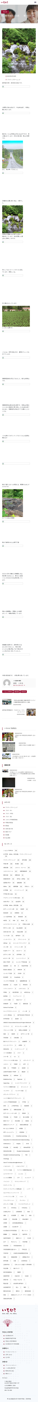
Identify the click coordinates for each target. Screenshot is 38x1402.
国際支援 (19, 875)
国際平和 (7, 1109)
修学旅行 (20, 935)
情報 (5, 1257)
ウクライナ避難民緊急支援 (25, 1170)
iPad (24, 920)
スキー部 (7, 1056)
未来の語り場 (9, 828)
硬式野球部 (17, 992)
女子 (5, 1242)
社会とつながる (19, 1280)
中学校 (25, 1102)
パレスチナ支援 (20, 1091)
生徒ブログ (20, 1000)
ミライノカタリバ (9, 988)
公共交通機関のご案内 (10, 1385)
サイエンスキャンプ (21, 1181)
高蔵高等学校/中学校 (10, 1338)
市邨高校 (7, 1038)
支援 (16, 1261)
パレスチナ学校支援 (10, 981)
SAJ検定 (17, 1147)
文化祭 (21, 973)
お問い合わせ (8, 1354)
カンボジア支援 (9, 973)
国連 (6, 1068)
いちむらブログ (21, 1166)
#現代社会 (28, 992)
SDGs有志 (7, 1049)
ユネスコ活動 (8, 1000)
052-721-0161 (8, 1390)
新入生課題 (27, 1117)
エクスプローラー (9, 1174)
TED (27, 1155)
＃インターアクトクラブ (21, 943)
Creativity (18, 977)
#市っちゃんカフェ (10, 1132)
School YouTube (9, 1007)
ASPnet (17, 1075)
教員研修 (7, 985)
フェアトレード (18, 996)
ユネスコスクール (10, 871)
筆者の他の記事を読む (18, 685)
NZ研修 (6, 996)
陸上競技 (7, 838)
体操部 (24, 909)
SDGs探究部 (28, 1147)
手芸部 (17, 1117)
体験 (5, 1215)
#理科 (22, 1045)
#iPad (6, 943)
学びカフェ (15, 1242)
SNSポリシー (8, 1373)
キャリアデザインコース (11, 1011)
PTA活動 (7, 1147)
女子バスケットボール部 (11, 1113)
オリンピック (26, 1087)
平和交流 (25, 1249)
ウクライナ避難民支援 (10, 1087)
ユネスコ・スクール (22, 867)
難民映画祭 (29, 1291)
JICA (28, 1143)
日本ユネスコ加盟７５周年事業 (24, 1264)
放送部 (25, 1068)
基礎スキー (20, 1238)
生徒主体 (18, 1276)
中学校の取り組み (10, 894)
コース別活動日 (9, 1053)
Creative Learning (22, 1136)
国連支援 (16, 1234)
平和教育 (15, 1068)
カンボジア (29, 1178)
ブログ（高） (9, 816)
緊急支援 (7, 1283)
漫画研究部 (7, 1276)
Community (8, 1136)
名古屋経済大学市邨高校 (11, 1230)
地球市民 (26, 1234)
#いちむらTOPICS (9, 1128)
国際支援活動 (19, 1109)
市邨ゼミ (29, 886)
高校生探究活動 (8, 1298)
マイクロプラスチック (25, 1204)
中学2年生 (26, 1208)
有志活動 (7, 1268)
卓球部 (6, 1223)
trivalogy (7, 1159)
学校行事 (23, 691)
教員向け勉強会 (9, 970)
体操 (29, 1212)
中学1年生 (15, 1208)
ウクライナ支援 (8, 1170)
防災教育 (7, 977)
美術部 (18, 1019)
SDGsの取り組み (9, 1371)
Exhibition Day (9, 1079)
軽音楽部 (7, 913)
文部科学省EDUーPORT (11, 1072)
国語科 (15, 1034)
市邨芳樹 (7, 1246)
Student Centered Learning (12, 1155)
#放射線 (23, 1132)
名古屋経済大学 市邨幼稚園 (12, 1344)
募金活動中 (27, 1219)
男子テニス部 (8, 928)
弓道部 (17, 1004)
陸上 (18, 1287)
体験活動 (16, 691)
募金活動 (16, 1219)
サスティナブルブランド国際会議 (13, 1189)
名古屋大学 (16, 1227)
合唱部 (6, 1227)
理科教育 (22, 917)
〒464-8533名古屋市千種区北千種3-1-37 (12, 1382)
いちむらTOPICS (7, 691)
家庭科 (25, 1113)
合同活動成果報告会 (19, 1223)
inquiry (20, 1143)
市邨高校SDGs (19, 1246)
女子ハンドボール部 (10, 909)
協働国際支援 (25, 981)
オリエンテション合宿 (22, 1026)
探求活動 (7, 1261)
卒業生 (6, 992)
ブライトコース (23, 939)
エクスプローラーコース (11, 924)
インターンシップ (21, 1049)
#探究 (6, 920)
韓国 (5, 1295)
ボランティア (28, 1060)
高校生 (28, 1121)
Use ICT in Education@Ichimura (14, 1162)
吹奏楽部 (7, 1004)
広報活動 (18, 1038)
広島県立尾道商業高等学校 (22, 1253)
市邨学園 (26, 1242)
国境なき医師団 (24, 1030)
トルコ (23, 1196)
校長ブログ (8, 831)
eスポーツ (21, 951)
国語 (6, 1034)
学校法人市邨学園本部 (11, 1341)
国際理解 (17, 886)
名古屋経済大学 (9, 1335)
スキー (20, 1053)
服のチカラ (18, 1268)
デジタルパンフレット (11, 1352)
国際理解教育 (25, 871)
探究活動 (26, 860)
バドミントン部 (20, 947)
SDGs (6, 886)
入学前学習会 (16, 1106)
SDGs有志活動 (8, 1151)
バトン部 (26, 1011)
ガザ (19, 1178)
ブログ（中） (9, 810)
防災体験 (19, 1121)
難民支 (19, 1291)
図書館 (6, 1234)
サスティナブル (8, 1185)
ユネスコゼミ (24, 988)
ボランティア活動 (9, 1204)
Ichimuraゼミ (8, 1143)
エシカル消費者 (8, 1178)
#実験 (22, 1128)
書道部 (25, 1072)
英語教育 (7, 966)
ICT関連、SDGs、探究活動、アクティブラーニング (17, 855)
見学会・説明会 (23, 879)
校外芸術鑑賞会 (8, 1272)
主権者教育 (20, 1212)
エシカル (22, 1174)
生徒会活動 (21, 932)
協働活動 (21, 883)
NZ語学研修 (26, 966)
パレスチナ (7, 1091)
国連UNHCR (8, 879)
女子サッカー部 (26, 1034)
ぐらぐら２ (7, 1181)
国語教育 (28, 1106)
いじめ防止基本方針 (10, 1368)
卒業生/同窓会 (9, 822)
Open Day (7, 1083)
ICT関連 (7, 890)
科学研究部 (7, 1019)
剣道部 (6, 1219)
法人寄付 (7, 1357)
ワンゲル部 (8, 935)
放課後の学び (8, 883)
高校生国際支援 (25, 1125)
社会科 (17, 985)
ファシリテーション (10, 1200)
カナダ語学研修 (9, 917)
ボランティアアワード (10, 1094)
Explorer (21, 1079)
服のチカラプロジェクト (11, 1041)
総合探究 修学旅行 (20, 1283)
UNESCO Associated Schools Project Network (18, 1022)
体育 (6, 1106)
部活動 (7, 835)
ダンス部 (7, 947)
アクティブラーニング (13, 79)
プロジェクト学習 (9, 1030)
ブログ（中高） (9, 813)
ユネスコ (7, 1064)
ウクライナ (7, 1026)
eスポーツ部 (8, 958)
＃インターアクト (9, 1045)
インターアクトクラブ (22, 1083)
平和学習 (7, 1253)
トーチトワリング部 (10, 1196)
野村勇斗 (27, 985)
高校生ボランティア (10, 1125)
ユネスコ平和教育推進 (11, 819)
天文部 (30, 1238)
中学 (5, 1208)
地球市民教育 (8, 1238)
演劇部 (20, 1272)
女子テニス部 (8, 954)
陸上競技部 (21, 928)
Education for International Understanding (17, 1140)
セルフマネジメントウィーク (12, 1193)
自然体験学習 (8, 1287)
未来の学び (8, 901)
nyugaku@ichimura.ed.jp (12, 1388)
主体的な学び (8, 1212)
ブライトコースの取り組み (12, 1060)
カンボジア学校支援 (23, 962)
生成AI (28, 1276)
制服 (23, 1215)
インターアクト (9, 939)
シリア (30, 1189)
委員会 (7, 825)
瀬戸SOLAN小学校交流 (25, 1015)
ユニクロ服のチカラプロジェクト (13, 1098)
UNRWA (19, 913)
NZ (16, 966)
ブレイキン (24, 1200)
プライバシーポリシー (11, 1365)
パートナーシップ (20, 890)
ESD (15, 920)
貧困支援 (27, 1004)
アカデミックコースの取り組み (13, 898)
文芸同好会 (25, 1261)
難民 (26, 1287)
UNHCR (21, 970)
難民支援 (7, 875)
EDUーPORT (8, 962)
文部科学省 (7, 1264)
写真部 (17, 1064)
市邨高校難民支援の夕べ (11, 1249)
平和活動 (7, 1117)
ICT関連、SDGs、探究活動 (12, 905)
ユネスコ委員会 (9, 1015)
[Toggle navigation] (35, 2)
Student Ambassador (24, 1151)
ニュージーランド (22, 958)
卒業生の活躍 (28, 924)
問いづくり (26, 1230)
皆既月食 (7, 1280)
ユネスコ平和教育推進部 (11, 1102)
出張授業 (14, 1215)
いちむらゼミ (8, 1166)
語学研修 (21, 954)
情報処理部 (15, 1257)
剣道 (31, 1215)
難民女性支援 (8, 1291)
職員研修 (7, 1075)
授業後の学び (27, 1257)
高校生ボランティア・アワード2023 (22, 1295)
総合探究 (20, 901)
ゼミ (16, 1056)
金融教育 (26, 1041)
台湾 (25, 1064)
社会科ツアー (8, 951)
